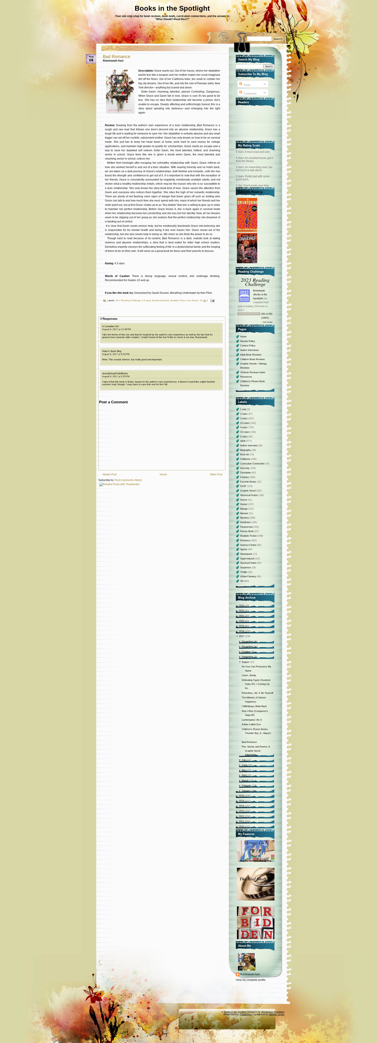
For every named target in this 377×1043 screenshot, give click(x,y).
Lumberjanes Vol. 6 (252, 719)
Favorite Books (248, 481)
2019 (241, 626)
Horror (244, 499)
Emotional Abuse (160, 300)
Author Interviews (249, 350)
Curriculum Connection (252, 463)
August (245, 662)
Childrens (245, 459)
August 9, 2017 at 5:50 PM (115, 376)
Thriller (244, 572)
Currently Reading (250, 192)
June (244, 765)
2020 (241, 621)
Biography (246, 450)
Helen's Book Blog (111, 351)
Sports (244, 549)
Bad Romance (116, 56)
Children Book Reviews (252, 359)
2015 (241, 800)
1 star (243, 409)
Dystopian (246, 472)
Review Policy (247, 341)
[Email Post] (212, 300)
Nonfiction (245, 522)
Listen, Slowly (249, 675)
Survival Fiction (248, 563)
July (244, 760)
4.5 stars (146, 300)
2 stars (244, 413)
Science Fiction (248, 545)
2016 (241, 795)
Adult (243, 441)
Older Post (216, 474)
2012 (241, 816)
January (246, 790)
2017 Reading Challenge (128, 300)
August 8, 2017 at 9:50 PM (115, 354)
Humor (244, 504)
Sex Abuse (192, 300)
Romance (245, 540)
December (247, 641)
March (245, 780)
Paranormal (246, 527)
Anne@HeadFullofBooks (115, 373)
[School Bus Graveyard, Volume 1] (247, 263)
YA (200, 300)
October (246, 651)
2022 (241, 610)
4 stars (244, 427)
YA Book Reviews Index (252, 372)
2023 (241, 605)
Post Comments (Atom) (128, 480)
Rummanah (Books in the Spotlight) (260, 294)
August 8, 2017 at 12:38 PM (116, 329)
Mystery (245, 517)
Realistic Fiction (178, 300)
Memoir (244, 513)
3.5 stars (245, 423)
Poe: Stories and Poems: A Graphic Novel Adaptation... (256, 750)
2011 (241, 821)
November (247, 646)
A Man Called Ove (251, 724)
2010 (241, 826)
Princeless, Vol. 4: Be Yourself (257, 693)
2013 (241, 811)
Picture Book (247, 531)
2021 (241, 616)
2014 (241, 806)
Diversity (245, 468)
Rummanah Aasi (250, 974)
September (247, 656)
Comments (250, 93)
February (247, 785)
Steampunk (246, 554)
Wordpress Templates (272, 1011)
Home (163, 474)
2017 (241, 636)
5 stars (244, 436)
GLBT (243, 486)
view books (267, 321)
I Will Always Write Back (254, 706)
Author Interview (249, 445)
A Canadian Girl (110, 326)
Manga (244, 508)
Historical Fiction (249, 495)
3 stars (244, 418)
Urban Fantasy (248, 576)
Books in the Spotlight (172, 8)
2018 (241, 631)
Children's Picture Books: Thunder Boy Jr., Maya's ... (256, 733)
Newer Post (110, 474)
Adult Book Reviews (250, 354)
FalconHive (246, 1014)
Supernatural (247, 558)
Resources (246, 376)
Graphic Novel (248, 490)
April (244, 775)
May (244, 770)
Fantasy (245, 477)
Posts (246, 85)
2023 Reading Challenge (255, 281)
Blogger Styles (276, 1014)
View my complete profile (251, 979)
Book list (245, 454)
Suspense (246, 567)
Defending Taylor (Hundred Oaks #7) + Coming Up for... (256, 684)
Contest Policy (247, 345)
